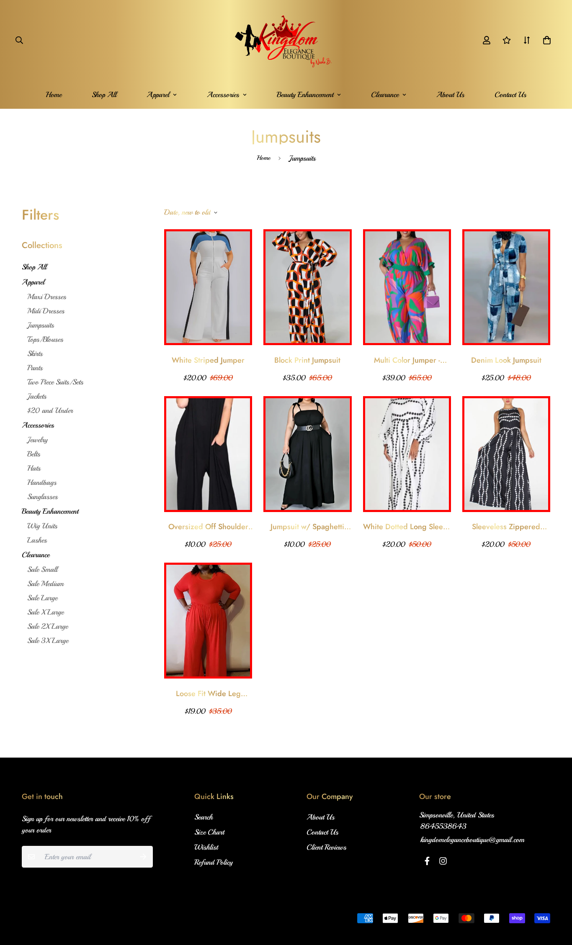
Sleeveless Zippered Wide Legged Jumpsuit (506, 527)
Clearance (385, 94)
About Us (450, 94)
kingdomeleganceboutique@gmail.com (472, 839)
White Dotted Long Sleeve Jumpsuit (407, 527)
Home (54, 94)
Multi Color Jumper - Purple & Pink (407, 360)
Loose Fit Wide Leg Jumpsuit (208, 693)
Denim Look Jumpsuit (506, 360)
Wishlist (206, 847)
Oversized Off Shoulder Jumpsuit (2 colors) (208, 527)
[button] (545, 40)
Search (203, 817)
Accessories (223, 94)
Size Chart (209, 832)
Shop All (104, 94)
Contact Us (510, 94)
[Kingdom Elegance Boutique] (286, 40)
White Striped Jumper (208, 360)
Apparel (158, 94)
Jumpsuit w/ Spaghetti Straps (307, 527)
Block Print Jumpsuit (307, 360)
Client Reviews (326, 847)
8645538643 (443, 826)
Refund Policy (213, 862)
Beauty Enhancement (305, 94)
